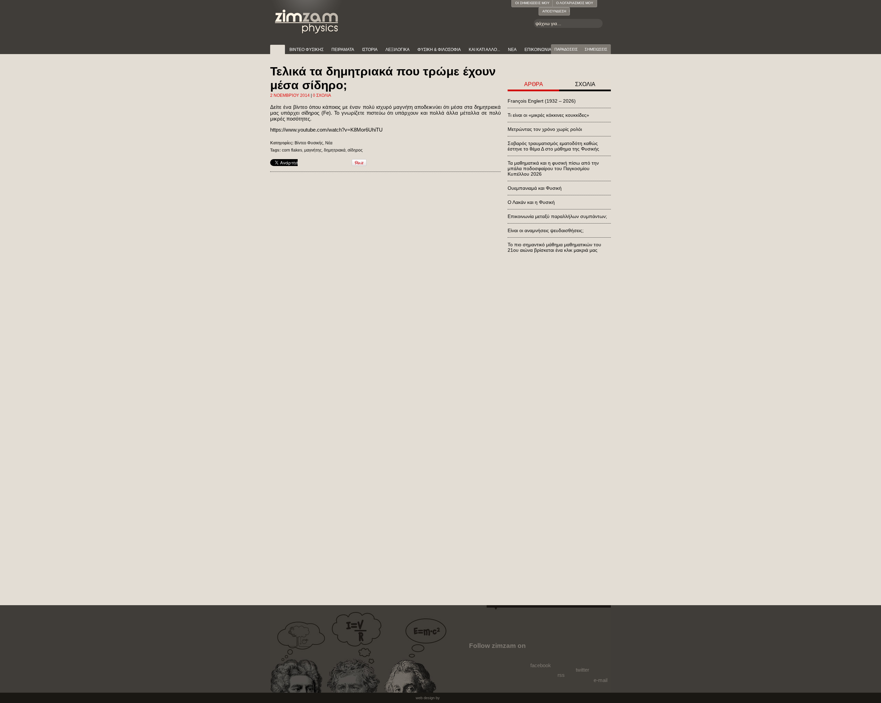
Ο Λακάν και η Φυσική (531, 202)
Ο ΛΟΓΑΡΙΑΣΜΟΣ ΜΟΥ (574, 3)
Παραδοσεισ (566, 49)
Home (277, 49)
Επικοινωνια (537, 49)
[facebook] (541, 650)
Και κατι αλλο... (484, 49)
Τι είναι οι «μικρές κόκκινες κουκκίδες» (548, 115)
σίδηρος (355, 150)
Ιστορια (370, 49)
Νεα (512, 49)
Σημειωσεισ (596, 49)
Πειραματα (342, 49)
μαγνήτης (313, 150)
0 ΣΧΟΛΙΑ (322, 95)
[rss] (561, 655)
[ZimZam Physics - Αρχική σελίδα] (306, 17)
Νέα (328, 143)
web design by (428, 698)
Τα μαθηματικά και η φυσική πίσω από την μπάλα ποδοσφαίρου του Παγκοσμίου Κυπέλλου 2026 (553, 168)
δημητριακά (335, 150)
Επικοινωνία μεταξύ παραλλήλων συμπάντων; (557, 216)
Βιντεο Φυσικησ (306, 49)
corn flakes (292, 150)
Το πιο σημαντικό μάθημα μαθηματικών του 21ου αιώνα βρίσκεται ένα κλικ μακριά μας (554, 247)
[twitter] (581, 652)
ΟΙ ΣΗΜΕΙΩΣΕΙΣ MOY (532, 3)
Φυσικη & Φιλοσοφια (439, 49)
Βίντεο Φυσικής (309, 143)
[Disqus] (385, 268)
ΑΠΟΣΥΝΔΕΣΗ (554, 11)
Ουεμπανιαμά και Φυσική (535, 188)
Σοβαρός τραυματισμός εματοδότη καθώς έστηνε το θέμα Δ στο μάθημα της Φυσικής (553, 146)
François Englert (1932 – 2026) (542, 101)
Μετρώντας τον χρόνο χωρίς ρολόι (545, 129)
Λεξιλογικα (397, 49)
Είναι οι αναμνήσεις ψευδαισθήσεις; (546, 230)
